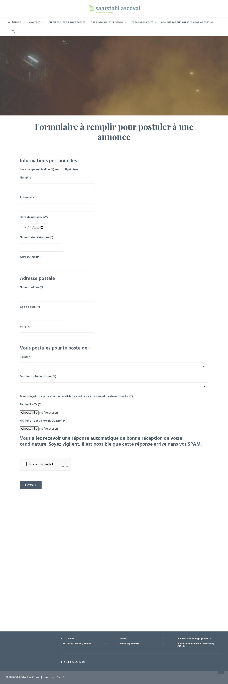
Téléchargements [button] (142, 22)
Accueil (17, 22)
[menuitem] (16, 22)
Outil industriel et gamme (107, 22)
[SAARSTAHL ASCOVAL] (114, 9)
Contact (35, 22)
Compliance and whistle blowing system (187, 22)
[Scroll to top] (221, 670)
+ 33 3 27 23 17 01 (74, 662)
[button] (15, 31)
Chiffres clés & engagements (66, 22)
